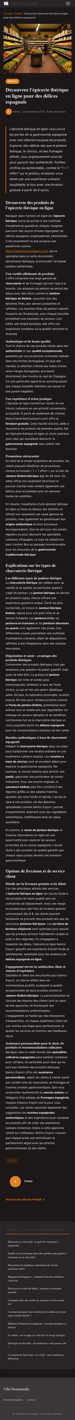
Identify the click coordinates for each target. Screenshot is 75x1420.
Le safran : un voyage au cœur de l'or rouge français (36, 1335)
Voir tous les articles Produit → (25, 1199)
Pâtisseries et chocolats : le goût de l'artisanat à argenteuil (33, 1243)
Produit (18, 13)
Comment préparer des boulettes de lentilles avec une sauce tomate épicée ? (37, 1313)
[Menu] (68, 3)
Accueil (7, 13)
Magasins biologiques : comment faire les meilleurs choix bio (36, 1278)
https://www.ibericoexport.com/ (27, 251)
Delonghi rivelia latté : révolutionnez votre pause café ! (37, 1345)
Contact (31, 1399)
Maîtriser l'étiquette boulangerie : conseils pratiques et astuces (37, 1325)
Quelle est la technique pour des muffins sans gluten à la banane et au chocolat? (37, 1255)
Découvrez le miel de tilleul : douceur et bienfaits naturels (34, 1290)
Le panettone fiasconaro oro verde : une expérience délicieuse (36, 1356)
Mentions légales (13, 1399)
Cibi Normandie (20, 3)
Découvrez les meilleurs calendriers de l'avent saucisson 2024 (33, 1267)
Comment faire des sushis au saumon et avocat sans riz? (36, 1302)
